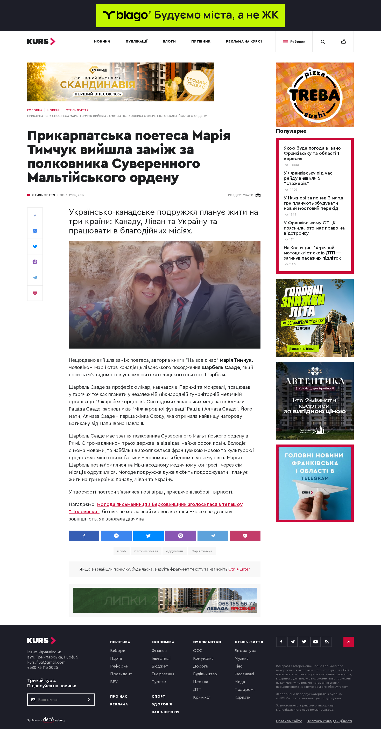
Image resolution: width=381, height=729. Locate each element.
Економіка (163, 642)
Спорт (158, 696)
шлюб (121, 551)
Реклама (119, 704)
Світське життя (146, 551)
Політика (120, 642)
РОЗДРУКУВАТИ (240, 195)
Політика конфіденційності (329, 721)
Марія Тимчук (202, 551)
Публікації (136, 41)
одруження (175, 551)
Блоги (169, 41)
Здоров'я (162, 704)
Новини (102, 41)
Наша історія (165, 712)
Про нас (119, 696)
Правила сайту (289, 721)
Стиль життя (43, 195)
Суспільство (207, 642)
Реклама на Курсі (244, 41)
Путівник (200, 41)
